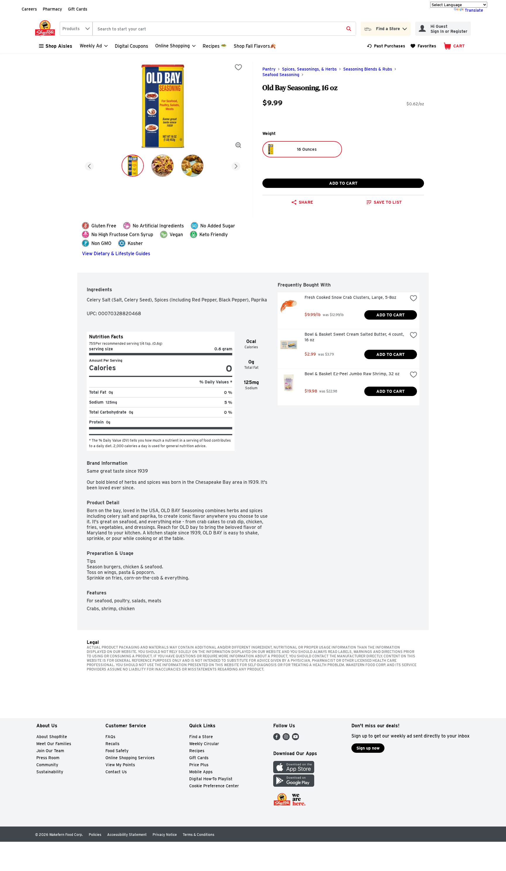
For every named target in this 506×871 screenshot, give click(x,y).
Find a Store (201, 736)
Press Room (47, 757)
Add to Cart (343, 183)
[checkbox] (238, 67)
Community (47, 764)
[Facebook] (276, 738)
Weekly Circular (204, 743)
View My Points (120, 764)
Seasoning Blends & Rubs (367, 69)
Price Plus (198, 764)
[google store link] (293, 785)
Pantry (269, 69)
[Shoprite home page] (46, 28)
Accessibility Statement (127, 834)
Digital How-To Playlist (211, 778)
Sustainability (49, 771)
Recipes (196, 750)
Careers (29, 9)
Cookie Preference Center (214, 785)
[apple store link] (293, 771)
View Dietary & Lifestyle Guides (116, 253)
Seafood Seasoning (280, 74)
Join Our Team (50, 750)
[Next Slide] (236, 165)
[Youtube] (295, 738)
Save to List (388, 202)
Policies (95, 834)
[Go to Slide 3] (192, 165)
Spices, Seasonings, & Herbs (309, 69)
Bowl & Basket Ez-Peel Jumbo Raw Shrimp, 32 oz (352, 373)
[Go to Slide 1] (132, 165)
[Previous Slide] (89, 165)
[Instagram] (286, 738)
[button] (404, 27)
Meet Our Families (53, 743)
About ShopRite (51, 736)
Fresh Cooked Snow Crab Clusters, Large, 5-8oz (350, 297)
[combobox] (76, 29)
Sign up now (368, 748)
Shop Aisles (58, 46)
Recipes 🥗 (215, 46)
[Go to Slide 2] (162, 165)
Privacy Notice (165, 834)
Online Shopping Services (130, 757)
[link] (386, 46)
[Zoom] (238, 145)
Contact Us (116, 771)
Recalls (112, 743)
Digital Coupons (131, 46)
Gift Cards (77, 9)
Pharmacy (52, 9)
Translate (474, 10)
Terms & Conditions (198, 834)
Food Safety (117, 750)
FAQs (110, 736)
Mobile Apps (201, 771)
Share (306, 202)
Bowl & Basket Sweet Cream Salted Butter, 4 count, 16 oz (355, 337)
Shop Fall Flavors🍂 (255, 46)
